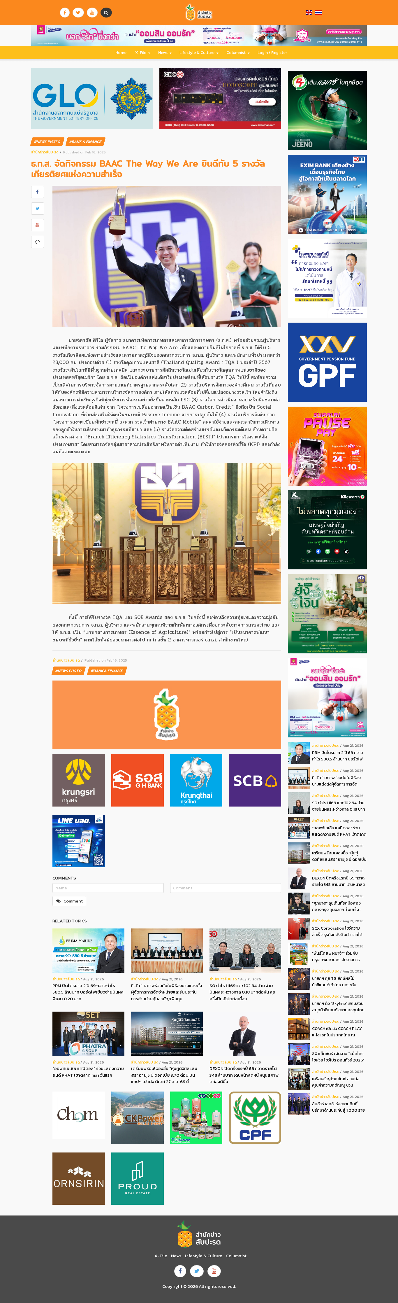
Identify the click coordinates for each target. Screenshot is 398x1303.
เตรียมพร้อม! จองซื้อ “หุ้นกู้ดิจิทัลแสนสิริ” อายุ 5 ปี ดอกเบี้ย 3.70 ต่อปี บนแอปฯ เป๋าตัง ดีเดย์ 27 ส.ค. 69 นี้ (164, 1075)
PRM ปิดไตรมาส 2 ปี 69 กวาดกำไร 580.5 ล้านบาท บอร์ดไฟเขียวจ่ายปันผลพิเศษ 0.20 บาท (88, 992)
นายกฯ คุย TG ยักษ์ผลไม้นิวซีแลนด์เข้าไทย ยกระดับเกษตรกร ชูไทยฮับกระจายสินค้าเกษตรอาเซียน (339, 981)
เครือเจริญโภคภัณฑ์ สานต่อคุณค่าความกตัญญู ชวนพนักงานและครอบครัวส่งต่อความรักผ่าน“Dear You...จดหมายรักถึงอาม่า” (336, 1082)
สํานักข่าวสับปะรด (45, 152)
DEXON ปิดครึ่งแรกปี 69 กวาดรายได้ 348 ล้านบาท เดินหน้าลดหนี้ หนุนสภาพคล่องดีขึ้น (244, 1075)
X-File (140, 53)
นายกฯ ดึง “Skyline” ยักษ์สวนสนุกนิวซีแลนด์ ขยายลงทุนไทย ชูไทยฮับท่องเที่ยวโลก (338, 1006)
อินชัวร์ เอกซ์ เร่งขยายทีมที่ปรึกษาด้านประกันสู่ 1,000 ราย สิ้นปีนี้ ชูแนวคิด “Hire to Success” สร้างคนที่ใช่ (338, 1107)
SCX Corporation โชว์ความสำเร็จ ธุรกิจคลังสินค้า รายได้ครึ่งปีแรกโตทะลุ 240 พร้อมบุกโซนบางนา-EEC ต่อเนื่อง (338, 931)
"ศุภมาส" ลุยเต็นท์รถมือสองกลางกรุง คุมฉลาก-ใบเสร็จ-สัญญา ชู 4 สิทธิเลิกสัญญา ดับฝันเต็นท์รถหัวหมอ (338, 906)
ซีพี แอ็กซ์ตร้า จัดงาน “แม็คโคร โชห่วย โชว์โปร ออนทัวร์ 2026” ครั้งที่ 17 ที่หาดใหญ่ (338, 1057)
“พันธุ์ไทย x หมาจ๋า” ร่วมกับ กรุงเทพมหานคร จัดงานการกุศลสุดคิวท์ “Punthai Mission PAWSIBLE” (338, 956)
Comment (73, 901)
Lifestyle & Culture (196, 53)
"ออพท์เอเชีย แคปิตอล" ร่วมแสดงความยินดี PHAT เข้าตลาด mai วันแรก (88, 1071)
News (163, 53)
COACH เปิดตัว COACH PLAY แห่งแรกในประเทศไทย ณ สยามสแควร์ (337, 1031)
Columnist (236, 53)
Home (120, 53)
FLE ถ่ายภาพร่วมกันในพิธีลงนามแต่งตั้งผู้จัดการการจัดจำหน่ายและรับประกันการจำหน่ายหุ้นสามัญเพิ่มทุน (166, 992)
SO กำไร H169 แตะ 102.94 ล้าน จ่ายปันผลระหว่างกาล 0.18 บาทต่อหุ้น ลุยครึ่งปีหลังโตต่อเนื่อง (242, 992)
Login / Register (272, 53)
